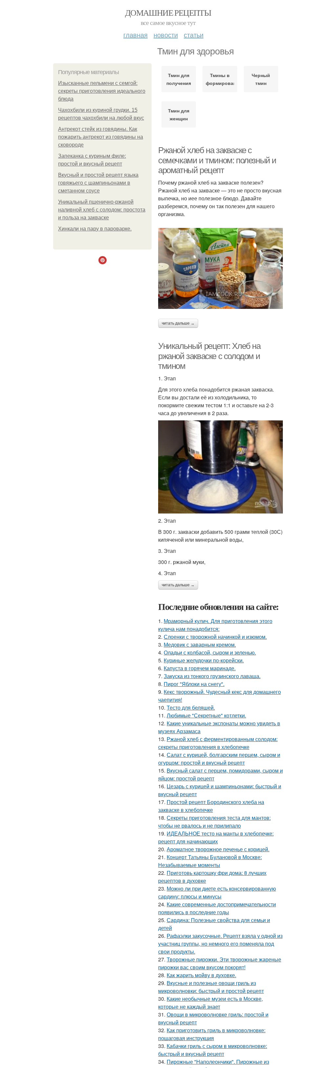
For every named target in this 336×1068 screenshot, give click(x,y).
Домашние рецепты (168, 12)
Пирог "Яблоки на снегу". (194, 684)
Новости (166, 34)
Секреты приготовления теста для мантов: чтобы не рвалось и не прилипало (214, 821)
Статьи (193, 34)
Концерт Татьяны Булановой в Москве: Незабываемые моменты (210, 861)
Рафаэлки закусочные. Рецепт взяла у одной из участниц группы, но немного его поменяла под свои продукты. (220, 943)
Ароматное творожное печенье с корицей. (218, 849)
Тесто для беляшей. (191, 707)
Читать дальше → (178, 323)
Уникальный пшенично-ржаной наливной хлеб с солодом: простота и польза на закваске (101, 209)
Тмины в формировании (220, 79)
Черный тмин (261, 79)
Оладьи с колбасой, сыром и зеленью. (210, 652)
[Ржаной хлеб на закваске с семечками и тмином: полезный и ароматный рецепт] (220, 268)
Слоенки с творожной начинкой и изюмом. (215, 636)
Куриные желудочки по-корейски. (204, 660)
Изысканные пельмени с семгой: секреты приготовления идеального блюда (101, 91)
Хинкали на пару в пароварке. (95, 229)
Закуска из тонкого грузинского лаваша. (212, 676)
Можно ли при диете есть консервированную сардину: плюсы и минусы (217, 892)
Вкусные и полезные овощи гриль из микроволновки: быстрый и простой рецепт (211, 987)
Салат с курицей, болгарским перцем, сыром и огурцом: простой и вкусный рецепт (219, 758)
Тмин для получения (178, 79)
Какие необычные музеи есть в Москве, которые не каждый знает (210, 1002)
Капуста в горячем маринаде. (200, 668)
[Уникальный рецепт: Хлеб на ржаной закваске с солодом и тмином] (220, 467)
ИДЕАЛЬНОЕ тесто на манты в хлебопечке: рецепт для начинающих (216, 837)
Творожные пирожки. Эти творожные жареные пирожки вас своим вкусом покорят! (219, 963)
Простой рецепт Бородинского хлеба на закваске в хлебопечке (211, 806)
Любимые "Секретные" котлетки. (206, 715)
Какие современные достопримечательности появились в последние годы (217, 908)
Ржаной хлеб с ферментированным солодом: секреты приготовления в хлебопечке (218, 743)
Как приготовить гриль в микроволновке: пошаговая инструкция (211, 1034)
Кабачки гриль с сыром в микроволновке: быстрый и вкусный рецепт (212, 1050)
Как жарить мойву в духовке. (201, 975)
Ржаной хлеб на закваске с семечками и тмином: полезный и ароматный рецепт (217, 160)
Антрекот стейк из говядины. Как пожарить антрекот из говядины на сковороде (100, 137)
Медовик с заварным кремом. (200, 644)
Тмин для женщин (178, 114)
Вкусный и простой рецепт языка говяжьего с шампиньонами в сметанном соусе (98, 182)
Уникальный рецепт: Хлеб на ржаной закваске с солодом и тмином (209, 356)
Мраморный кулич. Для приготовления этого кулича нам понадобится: (215, 625)
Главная (135, 34)
